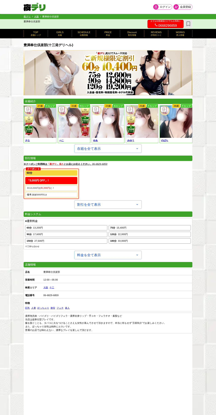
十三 (51, 287)
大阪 (36, 16)
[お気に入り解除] (27, 109)
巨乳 (27, 308)
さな (27, 140)
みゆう (130, 140)
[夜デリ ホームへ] (35, 7)
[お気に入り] (188, 24)
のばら (164, 140)
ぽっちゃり (43, 308)
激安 (52, 308)
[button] (40, 122)
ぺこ (61, 140)
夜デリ (27, 16)
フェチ (60, 308)
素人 (67, 308)
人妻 (33, 308)
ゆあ (95, 140)
